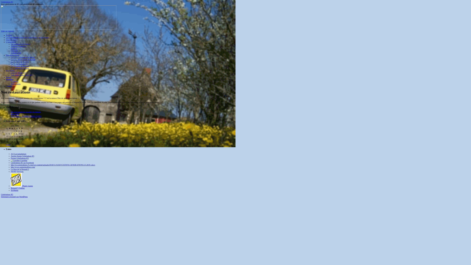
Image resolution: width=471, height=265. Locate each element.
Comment (14, 82)
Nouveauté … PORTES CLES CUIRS (26, 116)
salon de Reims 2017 (19, 73)
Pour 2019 (15, 114)
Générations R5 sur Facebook (22, 163)
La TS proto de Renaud (20, 66)
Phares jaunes (27, 186)
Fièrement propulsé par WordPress (14, 197)
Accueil (9, 35)
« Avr (8, 144)
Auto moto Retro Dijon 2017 (22, 75)
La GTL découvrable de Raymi (23, 60)
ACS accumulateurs (18, 154)
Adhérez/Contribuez (18, 46)
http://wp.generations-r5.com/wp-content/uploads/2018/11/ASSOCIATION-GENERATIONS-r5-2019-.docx (53, 165)
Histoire (14, 49)
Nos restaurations (12, 55)
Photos (8, 77)
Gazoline (23, 160)
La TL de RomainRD (19, 64)
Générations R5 (7, 2)
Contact (9, 86)
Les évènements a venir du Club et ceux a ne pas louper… (28, 38)
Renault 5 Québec (18, 188)
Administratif (16, 53)
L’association (11, 42)
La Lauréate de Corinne (20, 68)
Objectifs (14, 51)
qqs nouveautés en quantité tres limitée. (26, 112)
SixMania (14, 190)
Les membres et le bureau (21, 44)
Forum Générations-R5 (20, 158)
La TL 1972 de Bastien (20, 62)
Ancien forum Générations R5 (22, 156)
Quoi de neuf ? (11, 40)
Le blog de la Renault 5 (20, 169)
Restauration (15, 84)
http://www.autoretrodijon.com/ (23, 167)
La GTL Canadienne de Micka (23, 57)
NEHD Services (17, 172)
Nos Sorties (10, 71)
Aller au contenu (7, 31)
